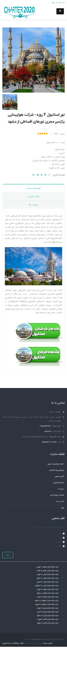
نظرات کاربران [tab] (34, 196)
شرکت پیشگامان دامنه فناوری (13, 643)
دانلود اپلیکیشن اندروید (55, 464)
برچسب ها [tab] (33, 205)
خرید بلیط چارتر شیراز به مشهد (47, 615)
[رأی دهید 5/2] (45, 134)
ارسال (7, 555)
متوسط (59, 541)
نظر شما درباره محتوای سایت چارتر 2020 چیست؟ (47, 527)
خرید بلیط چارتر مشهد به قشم (47, 570)
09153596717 (45, 426)
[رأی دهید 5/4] (41, 134)
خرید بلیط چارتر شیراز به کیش (47, 611)
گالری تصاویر (59, 476)
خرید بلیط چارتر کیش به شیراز (47, 581)
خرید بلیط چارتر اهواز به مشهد (47, 593)
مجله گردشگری (58, 482)
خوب (60, 537)
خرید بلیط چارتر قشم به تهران (47, 619)
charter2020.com (49, 442)
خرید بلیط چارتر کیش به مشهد (47, 578)
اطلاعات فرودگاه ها (57, 495)
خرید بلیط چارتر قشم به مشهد (47, 623)
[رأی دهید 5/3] (43, 134)
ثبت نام (61, 2)
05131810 (48, 431)
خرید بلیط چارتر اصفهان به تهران (46, 604)
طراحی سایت (47, 643)
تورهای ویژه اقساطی (56, 470)
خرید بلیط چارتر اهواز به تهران (47, 589)
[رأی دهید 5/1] (47, 134)
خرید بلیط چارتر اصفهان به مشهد (46, 600)
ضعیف (59, 546)
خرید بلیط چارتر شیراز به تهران (47, 608)
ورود (53, 2)
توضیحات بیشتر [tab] (34, 188)
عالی (60, 533)
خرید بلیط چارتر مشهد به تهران (47, 566)
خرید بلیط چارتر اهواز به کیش (47, 596)
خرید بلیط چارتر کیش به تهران (47, 574)
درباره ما (61, 488)
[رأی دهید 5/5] (39, 134)
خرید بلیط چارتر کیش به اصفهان (46, 585)
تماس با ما (60, 501)
